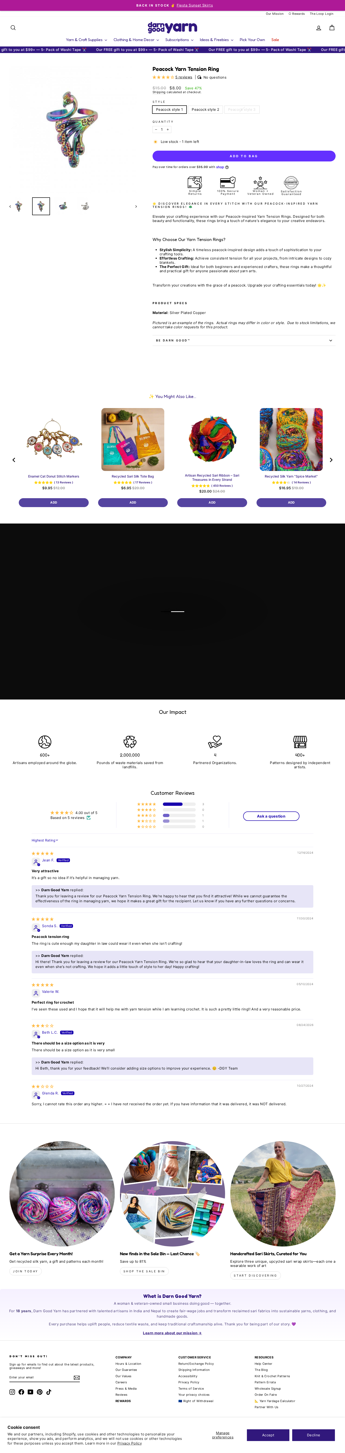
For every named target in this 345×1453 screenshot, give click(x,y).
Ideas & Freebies (215, 39)
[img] (43, 853)
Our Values (123, 1376)
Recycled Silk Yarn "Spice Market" (291, 476)
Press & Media (126, 1388)
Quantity (163, 121)
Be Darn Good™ (173, 340)
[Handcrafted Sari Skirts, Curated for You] (283, 1194)
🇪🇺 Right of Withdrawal (195, 1401)
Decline (313, 1435)
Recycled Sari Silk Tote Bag (133, 476)
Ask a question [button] (271, 816)
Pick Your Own (252, 39)
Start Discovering (255, 1275)
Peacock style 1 (169, 109)
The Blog (261, 1370)
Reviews (121, 1394)
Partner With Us (267, 1407)
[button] (164, 77)
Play (175, 630)
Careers (121, 1382)
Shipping (159, 92)
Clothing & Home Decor (134, 39)
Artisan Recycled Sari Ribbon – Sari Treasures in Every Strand (212, 477)
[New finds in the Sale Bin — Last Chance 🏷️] (172, 1194)
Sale (275, 39)
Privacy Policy (129, 1443)
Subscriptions (177, 39)
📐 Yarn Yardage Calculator (275, 1401)
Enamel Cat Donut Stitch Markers (53, 476)
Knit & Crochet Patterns (272, 1376)
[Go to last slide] (14, 460)
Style (159, 101)
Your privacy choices (194, 1394)
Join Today (25, 1271)
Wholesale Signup (268, 1388)
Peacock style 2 (205, 109)
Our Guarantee (126, 1370)
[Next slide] (331, 460)
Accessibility (187, 1376)
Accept (268, 1435)
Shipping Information (194, 1370)
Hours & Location (128, 1363)
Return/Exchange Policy (196, 1363)
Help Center (263, 1363)
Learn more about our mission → (172, 1333)
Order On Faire (266, 1394)
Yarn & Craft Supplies (85, 39)
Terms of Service (191, 1388)
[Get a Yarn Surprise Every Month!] (62, 1194)
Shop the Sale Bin (144, 1271)
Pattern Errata (265, 1382)
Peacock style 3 (242, 109)
